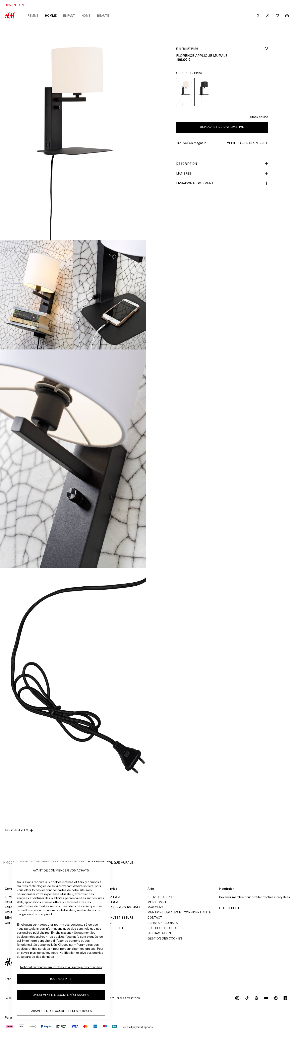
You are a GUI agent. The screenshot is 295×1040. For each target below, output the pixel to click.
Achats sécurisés (163, 922)
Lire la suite (229, 908)
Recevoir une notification (222, 127)
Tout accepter (60, 979)
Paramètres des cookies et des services (61, 1011)
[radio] (185, 92)
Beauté (103, 15)
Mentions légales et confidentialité (179, 912)
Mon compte (158, 902)
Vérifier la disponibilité (247, 142)
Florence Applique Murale (110, 862)
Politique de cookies (165, 928)
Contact (155, 917)
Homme (51, 15)
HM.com (9, 862)
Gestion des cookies (165, 938)
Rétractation (159, 933)
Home (86, 15)
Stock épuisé (259, 117)
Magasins (155, 907)
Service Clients (161, 897)
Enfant (69, 15)
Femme (33, 15)
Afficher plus (16, 830)
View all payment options (138, 1027)
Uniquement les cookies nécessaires (61, 995)
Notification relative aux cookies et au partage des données (61, 967)
